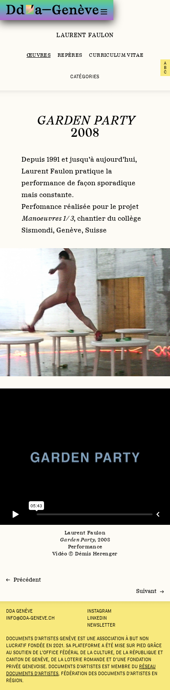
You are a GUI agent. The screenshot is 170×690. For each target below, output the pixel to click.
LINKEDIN (97, 618)
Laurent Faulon (84, 34)
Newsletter (101, 625)
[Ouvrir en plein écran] (85, 312)
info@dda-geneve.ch (30, 618)
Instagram (99, 611)
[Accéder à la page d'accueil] (52, 9)
